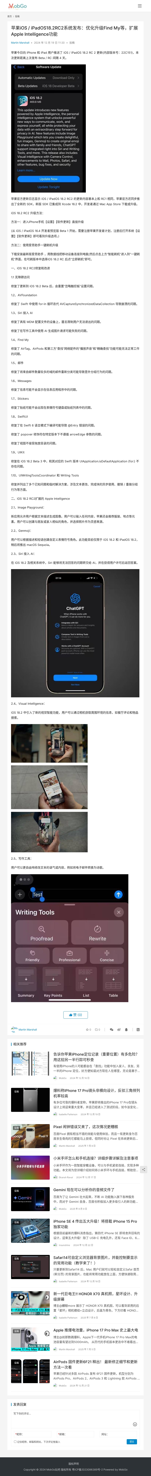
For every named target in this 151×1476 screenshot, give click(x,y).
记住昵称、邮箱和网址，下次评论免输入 (38, 1441)
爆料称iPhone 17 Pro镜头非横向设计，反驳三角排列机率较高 (96, 1093)
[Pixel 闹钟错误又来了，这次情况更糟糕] (30, 1136)
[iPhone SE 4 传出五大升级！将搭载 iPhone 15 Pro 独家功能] (30, 1231)
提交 (132, 1441)
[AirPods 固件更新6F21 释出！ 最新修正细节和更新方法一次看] (30, 1371)
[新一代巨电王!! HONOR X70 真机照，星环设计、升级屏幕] (30, 1303)
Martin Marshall (20, 42)
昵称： (19, 1434)
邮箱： (62, 1434)
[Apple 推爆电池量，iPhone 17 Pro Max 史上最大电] (30, 1339)
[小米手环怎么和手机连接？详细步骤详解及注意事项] (30, 1168)
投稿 (72, 42)
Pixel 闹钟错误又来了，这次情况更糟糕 (85, 1127)
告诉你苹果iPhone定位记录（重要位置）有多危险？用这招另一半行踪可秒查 (96, 1057)
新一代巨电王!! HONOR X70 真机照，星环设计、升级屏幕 (95, 1296)
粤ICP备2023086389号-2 (87, 1469)
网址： (105, 1434)
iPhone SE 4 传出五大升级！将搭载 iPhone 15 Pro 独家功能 (95, 1224)
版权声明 (74, 1463)
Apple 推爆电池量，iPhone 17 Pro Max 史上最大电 (95, 1330)
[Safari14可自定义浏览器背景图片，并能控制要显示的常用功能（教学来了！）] (30, 1267)
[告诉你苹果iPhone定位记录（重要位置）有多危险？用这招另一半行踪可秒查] (30, 1064)
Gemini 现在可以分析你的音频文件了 (84, 1190)
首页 (9, 16)
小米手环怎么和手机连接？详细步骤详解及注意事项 (95, 1158)
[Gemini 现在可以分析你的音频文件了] (30, 1199)
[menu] (140, 6)
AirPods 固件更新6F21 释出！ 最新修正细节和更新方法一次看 (95, 1364)
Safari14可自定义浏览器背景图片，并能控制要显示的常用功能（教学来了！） (95, 1260)
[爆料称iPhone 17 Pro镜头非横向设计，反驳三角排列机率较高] (30, 1100)
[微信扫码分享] (111, 1029)
